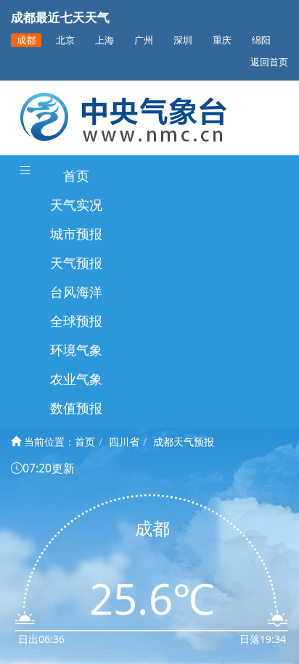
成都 (26, 40)
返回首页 (269, 62)
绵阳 (261, 40)
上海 (104, 40)
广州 (143, 40)
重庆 (222, 40)
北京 (65, 40)
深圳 (182, 40)
